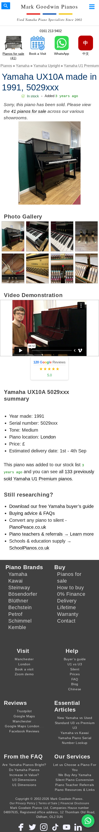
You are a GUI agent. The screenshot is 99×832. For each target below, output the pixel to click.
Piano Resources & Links (75, 790)
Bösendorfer (22, 594)
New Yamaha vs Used (74, 718)
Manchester (24, 659)
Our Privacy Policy (22, 803)
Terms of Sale (48, 803)
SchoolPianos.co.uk (29, 547)
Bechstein (20, 607)
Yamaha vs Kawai (75, 733)
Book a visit (24, 669)
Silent (74, 669)
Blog (74, 684)
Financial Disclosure (75, 803)
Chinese (74, 689)
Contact (66, 621)
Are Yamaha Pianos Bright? (24, 765)
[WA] (88, 820)
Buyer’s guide (75, 659)
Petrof (15, 614)
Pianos (6, 66)
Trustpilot (24, 711)
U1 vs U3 (74, 664)
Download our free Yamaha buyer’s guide (51, 506)
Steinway (19, 587)
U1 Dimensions (24, 785)
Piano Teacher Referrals (74, 785)
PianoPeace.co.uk (27, 527)
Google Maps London (22, 726)
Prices (75, 674)
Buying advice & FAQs (32, 513)
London (48, 436)
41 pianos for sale (28, 111)
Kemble (17, 627)
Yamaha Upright (46, 66)
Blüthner (18, 601)
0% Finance (71, 594)
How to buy (70, 587)
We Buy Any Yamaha (74, 775)
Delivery (67, 601)
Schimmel (20, 621)
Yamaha (22, 66)
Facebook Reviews (24, 731)
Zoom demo (24, 674)
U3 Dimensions (24, 780)
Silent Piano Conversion (74, 780)
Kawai (15, 581)
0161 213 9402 (51, 31)
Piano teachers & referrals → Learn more (51, 534)
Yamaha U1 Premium (81, 66)
